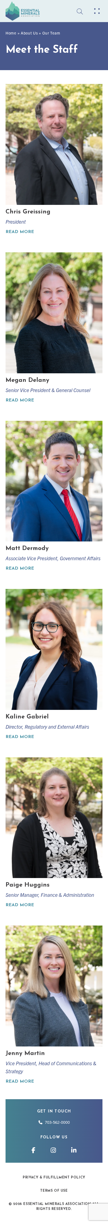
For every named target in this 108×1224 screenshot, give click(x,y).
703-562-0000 (56, 1122)
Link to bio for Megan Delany (54, 328)
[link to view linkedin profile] (73, 1150)
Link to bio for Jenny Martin (54, 1005)
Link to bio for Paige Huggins (54, 833)
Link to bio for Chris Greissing (54, 160)
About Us (29, 32)
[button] (96, 11)
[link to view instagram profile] (54, 1150)
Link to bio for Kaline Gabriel (54, 665)
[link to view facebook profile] (34, 1150)
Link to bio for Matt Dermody (54, 496)
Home (11, 32)
